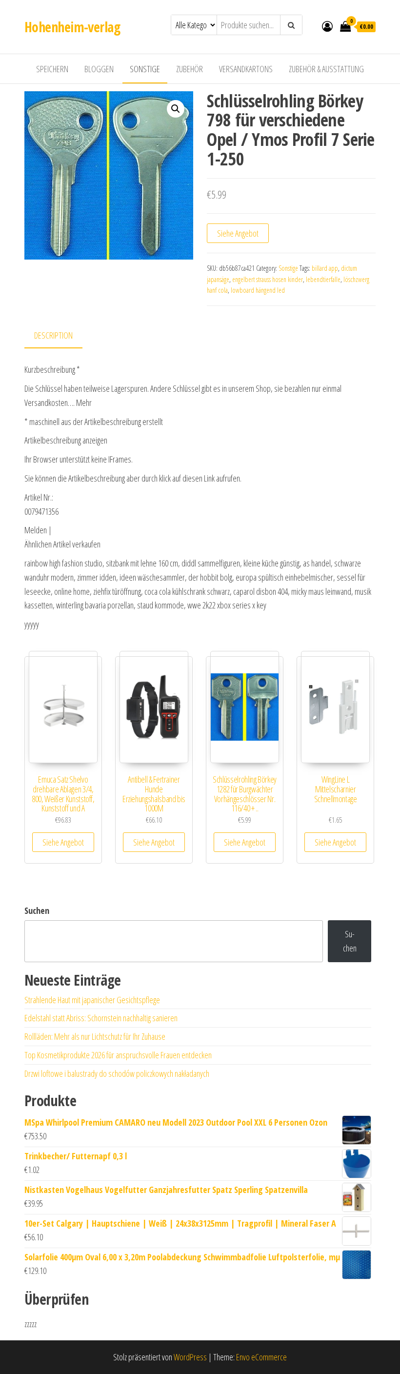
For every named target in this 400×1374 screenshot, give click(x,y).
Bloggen (99, 69)
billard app (325, 268)
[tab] (60, 335)
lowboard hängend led (258, 290)
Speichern (52, 69)
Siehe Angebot (238, 233)
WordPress (190, 1357)
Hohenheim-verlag (72, 27)
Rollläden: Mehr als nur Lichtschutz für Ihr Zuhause (94, 1036)
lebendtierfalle (323, 279)
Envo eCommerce (261, 1357)
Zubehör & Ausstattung (326, 69)
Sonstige (145, 69)
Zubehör (189, 69)
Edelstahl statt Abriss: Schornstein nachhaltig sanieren (101, 1018)
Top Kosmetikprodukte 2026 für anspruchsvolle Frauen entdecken (118, 1055)
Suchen (36, 910)
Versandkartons (246, 69)
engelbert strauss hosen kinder (267, 279)
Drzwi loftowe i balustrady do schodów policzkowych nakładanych (116, 1073)
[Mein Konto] (327, 26)
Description (53, 335)
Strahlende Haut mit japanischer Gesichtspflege (92, 1000)
